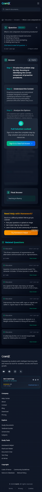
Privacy (20, 488)
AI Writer (5, 458)
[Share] (36, 27)
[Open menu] (38, 3)
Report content (33, 49)
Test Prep (5, 455)
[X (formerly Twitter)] (21, 371)
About (4, 402)
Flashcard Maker (7, 449)
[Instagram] (15, 371)
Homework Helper (8, 445)
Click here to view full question (14, 45)
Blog (3, 408)
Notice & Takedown (8, 473)
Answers (17, 20)
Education (8, 20)
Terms (11, 488)
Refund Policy (21, 473)
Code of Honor (6, 470)
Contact (4, 405)
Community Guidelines (21, 470)
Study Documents (8, 425)
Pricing (4, 415)
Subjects (4, 435)
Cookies (30, 488)
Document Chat (7, 452)
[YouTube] (4, 371)
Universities (6, 432)
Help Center (6, 398)
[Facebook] (9, 371)
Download (5, 411)
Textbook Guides (7, 428)
